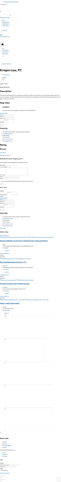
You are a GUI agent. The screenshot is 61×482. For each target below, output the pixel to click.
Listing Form (4, 454)
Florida (4, 306)
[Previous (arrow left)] (0, 481)
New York (5, 265)
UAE (4, 244)
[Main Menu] (2, 44)
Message (2, 122)
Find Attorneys (5, 23)
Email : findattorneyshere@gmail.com (11, 1)
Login (1, 468)
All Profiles (4, 441)
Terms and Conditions (6, 445)
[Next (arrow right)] (1, 481)
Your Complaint (3, 194)
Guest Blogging (5, 22)
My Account (4, 443)
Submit (1, 124)
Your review (2, 175)
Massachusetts (6, 74)
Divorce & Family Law (6, 63)
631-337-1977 (6, 269)
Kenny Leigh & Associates (9, 303)
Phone (1, 118)
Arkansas (5, 287)
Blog (3, 20)
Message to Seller (3, 113)
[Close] (2, 84)
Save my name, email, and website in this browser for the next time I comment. (17, 181)
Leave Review (3, 152)
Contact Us (4, 447)
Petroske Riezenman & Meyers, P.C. (13, 262)
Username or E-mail (4, 465)
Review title (2, 165)
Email (1, 116)
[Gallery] (5, 314)
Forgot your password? (4, 473)
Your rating (2, 167)
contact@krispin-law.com (7, 133)
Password (2, 466)
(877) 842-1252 (6, 310)
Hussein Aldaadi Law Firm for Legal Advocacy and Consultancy (24, 241)
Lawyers (4, 452)
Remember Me (4, 470)
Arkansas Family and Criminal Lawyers (15, 284)
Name (1, 115)
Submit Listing (5, 25)
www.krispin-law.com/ (8, 140)
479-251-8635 (6, 290)
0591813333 (5, 247)
